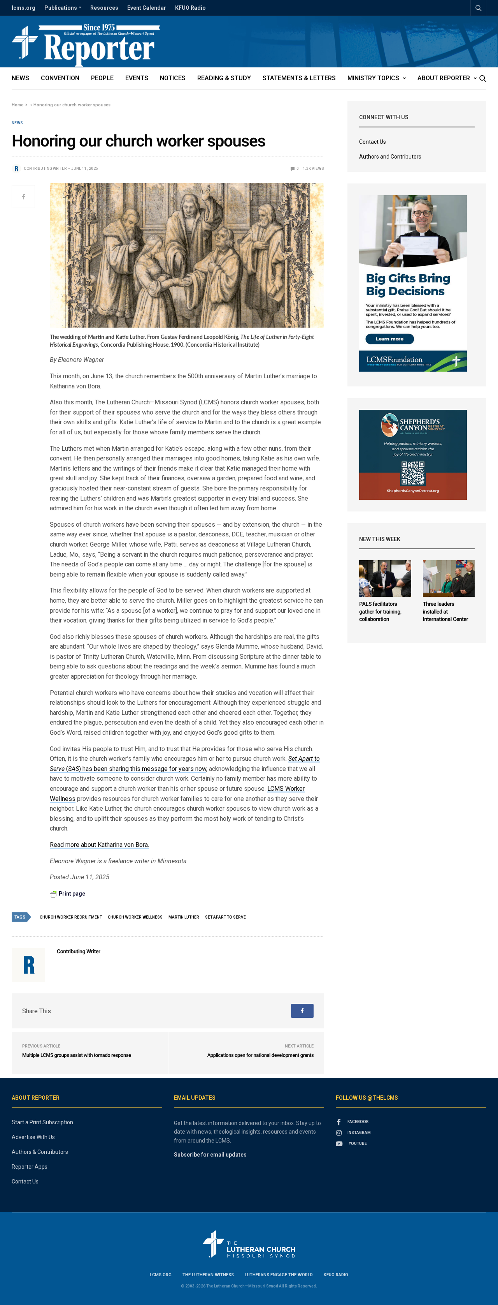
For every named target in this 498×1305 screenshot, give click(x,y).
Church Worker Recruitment (71, 917)
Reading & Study (224, 78)
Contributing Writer (45, 168)
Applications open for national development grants (260, 1055)
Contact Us (372, 142)
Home (17, 105)
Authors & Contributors (40, 1152)
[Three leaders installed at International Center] (449, 578)
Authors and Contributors (390, 156)
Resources (104, 8)
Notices (173, 78)
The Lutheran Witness (208, 1274)
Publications (60, 8)
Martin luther (183, 917)
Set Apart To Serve (225, 917)
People (102, 78)
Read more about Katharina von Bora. (99, 844)
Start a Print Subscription (42, 1122)
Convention (60, 78)
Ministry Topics (373, 78)
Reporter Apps (29, 1167)
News (20, 78)
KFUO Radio (190, 8)
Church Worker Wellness (135, 917)
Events (136, 78)
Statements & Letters (299, 78)
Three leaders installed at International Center (445, 612)
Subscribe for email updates (210, 1155)
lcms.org (23, 8)
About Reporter (443, 78)
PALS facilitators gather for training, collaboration (380, 612)
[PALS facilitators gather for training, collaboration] (385, 578)
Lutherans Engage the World (279, 1274)
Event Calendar (146, 8)
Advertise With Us (33, 1137)
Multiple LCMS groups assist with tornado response (76, 1055)
